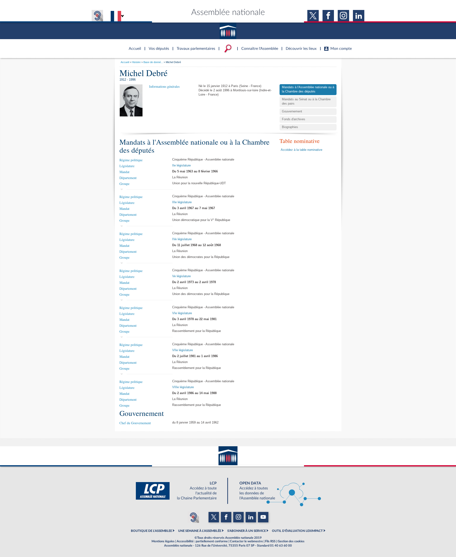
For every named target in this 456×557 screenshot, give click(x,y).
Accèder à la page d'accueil (133, 45)
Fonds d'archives (293, 119)
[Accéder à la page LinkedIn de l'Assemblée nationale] (358, 15)
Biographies (290, 127)
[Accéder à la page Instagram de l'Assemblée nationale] (343, 15)
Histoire (136, 62)
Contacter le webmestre (246, 541)
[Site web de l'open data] (276, 491)
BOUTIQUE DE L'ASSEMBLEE (151, 530)
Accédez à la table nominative (301, 150)
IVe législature (182, 239)
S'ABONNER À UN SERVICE (246, 530)
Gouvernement (292, 111)
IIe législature (181, 165)
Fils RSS (270, 541)
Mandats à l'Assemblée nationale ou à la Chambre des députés (308, 89)
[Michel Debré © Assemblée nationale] (131, 100)
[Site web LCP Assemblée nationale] (180, 491)
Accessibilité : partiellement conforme (202, 541)
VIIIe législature (183, 387)
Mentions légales (163, 541)
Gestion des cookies (291, 541)
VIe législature (182, 313)
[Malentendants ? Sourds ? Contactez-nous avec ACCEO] (97, 15)
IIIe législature (182, 202)
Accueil (125, 62)
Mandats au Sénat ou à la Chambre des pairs (306, 101)
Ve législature (181, 276)
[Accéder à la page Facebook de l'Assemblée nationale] (328, 15)
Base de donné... (153, 62)
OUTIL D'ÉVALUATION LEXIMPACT (297, 530)
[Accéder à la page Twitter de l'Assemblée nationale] (313, 15)
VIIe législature (182, 350)
